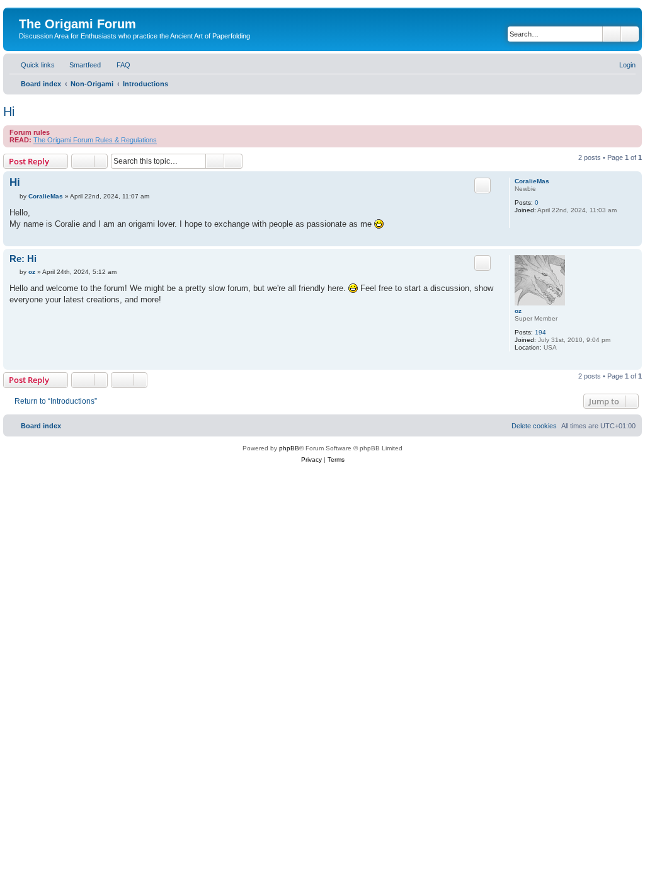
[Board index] (26, 11)
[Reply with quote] (482, 185)
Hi (8, 111)
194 (540, 332)
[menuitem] (79, 64)
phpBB (289, 448)
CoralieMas (532, 181)
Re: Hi (23, 258)
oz (518, 310)
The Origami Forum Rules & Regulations (95, 140)
